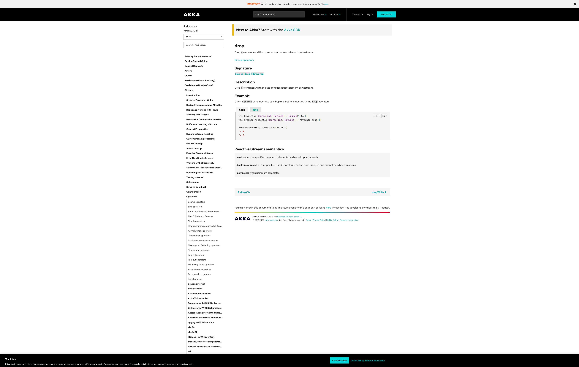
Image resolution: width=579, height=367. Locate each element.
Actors (188, 70)
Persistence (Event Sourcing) (200, 80)
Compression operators (199, 274)
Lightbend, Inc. (271, 220)
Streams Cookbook (196, 187)
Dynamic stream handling (199, 134)
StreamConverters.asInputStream (205, 341)
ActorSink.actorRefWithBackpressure (205, 317)
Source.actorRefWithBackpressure (205, 303)
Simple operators (196, 221)
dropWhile (378, 192)
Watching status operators (201, 264)
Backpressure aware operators (203, 240)
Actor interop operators (199, 269)
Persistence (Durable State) (199, 85)
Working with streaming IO (200, 163)
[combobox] (203, 45)
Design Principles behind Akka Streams (204, 105)
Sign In (370, 14)
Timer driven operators (199, 235)
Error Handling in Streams (199, 158)
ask (189, 351)
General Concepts (194, 66)
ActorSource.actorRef (199, 293)
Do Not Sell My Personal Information (368, 360)
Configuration (193, 191)
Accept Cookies (339, 360)
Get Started (386, 14)
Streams (189, 90)
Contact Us (358, 14)
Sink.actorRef (195, 288)
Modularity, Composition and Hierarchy (204, 119)
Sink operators (195, 206)
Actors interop (194, 148)
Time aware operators (198, 250)
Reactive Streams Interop (199, 153)
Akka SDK (292, 30)
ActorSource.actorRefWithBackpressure (205, 312)
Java (255, 109)
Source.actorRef (196, 283)
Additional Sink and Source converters (205, 211)
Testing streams (194, 177)
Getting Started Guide (196, 61)
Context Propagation (197, 129)
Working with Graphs (197, 114)
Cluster (188, 75)
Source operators (196, 202)
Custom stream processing (200, 138)
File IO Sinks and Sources (200, 216)
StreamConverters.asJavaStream (205, 346)
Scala (242, 109)
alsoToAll (192, 332)
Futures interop (194, 143)
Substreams (192, 182)
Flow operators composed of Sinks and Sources (205, 226)
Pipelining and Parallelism (199, 172)
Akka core (190, 26)
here (328, 207)
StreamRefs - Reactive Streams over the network (204, 167)
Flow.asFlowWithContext (201, 337)
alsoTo (191, 327)
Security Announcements (198, 56)
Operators (191, 196)
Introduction (193, 95)
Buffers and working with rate (201, 124)
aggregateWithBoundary (201, 322)
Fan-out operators (197, 259)
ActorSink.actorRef (198, 298)
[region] (289, 360)
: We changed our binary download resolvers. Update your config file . (288, 4)
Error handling (195, 279)
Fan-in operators (196, 255)
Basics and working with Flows (202, 109)
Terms (308, 220)
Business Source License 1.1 (289, 217)
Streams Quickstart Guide (199, 100)
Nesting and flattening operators (204, 245)
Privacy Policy (319, 220)
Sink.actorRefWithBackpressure (204, 308)
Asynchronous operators (200, 230)
